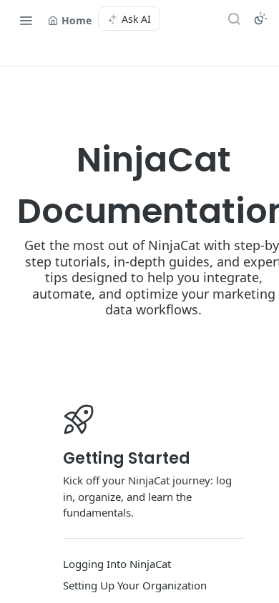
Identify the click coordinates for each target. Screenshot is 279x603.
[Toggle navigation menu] (25, 20)
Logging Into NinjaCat (117, 564)
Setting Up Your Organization (135, 585)
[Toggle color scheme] (260, 18)
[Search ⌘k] (233, 18)
